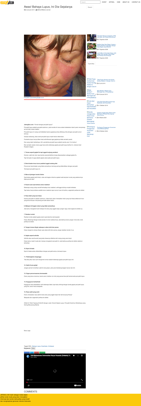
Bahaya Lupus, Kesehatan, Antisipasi (43, 346)
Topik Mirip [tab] (91, 64)
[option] (55, 67)
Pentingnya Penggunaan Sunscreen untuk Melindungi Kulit (106, 128)
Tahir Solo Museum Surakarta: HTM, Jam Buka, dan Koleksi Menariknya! (106, 36)
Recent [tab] (90, 7)
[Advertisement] (55, 23)
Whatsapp (42, 353)
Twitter (32, 353)
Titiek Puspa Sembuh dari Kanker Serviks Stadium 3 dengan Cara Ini (106, 80)
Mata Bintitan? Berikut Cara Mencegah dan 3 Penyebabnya (105, 91)
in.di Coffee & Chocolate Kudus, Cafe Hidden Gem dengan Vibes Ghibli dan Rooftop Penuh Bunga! (106, 54)
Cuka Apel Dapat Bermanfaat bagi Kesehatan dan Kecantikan (106, 102)
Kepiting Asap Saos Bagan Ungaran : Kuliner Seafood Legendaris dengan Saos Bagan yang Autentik (106, 46)
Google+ (36, 353)
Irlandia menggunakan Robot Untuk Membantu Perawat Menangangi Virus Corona (106, 114)
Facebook (27, 353)
